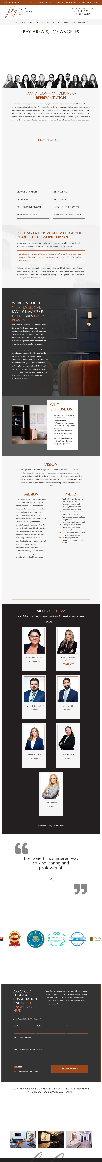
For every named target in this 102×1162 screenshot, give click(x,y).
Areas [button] (30, 22)
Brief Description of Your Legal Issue (28, 1049)
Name (16, 1026)
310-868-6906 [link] (82, 14)
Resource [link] (66, 22)
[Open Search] (87, 22)
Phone (69, 1026)
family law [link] (18, 366)
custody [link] (31, 359)
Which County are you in (23, 1037)
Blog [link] (74, 22)
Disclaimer (18, 1066)
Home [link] (15, 22)
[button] (99, 1147)
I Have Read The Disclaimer (27, 1072)
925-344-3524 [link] (80, 10)
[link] (20, 12)
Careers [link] (56, 22)
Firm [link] (21, 22)
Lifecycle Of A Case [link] (43, 22)
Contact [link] (81, 22)
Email (39, 1026)
